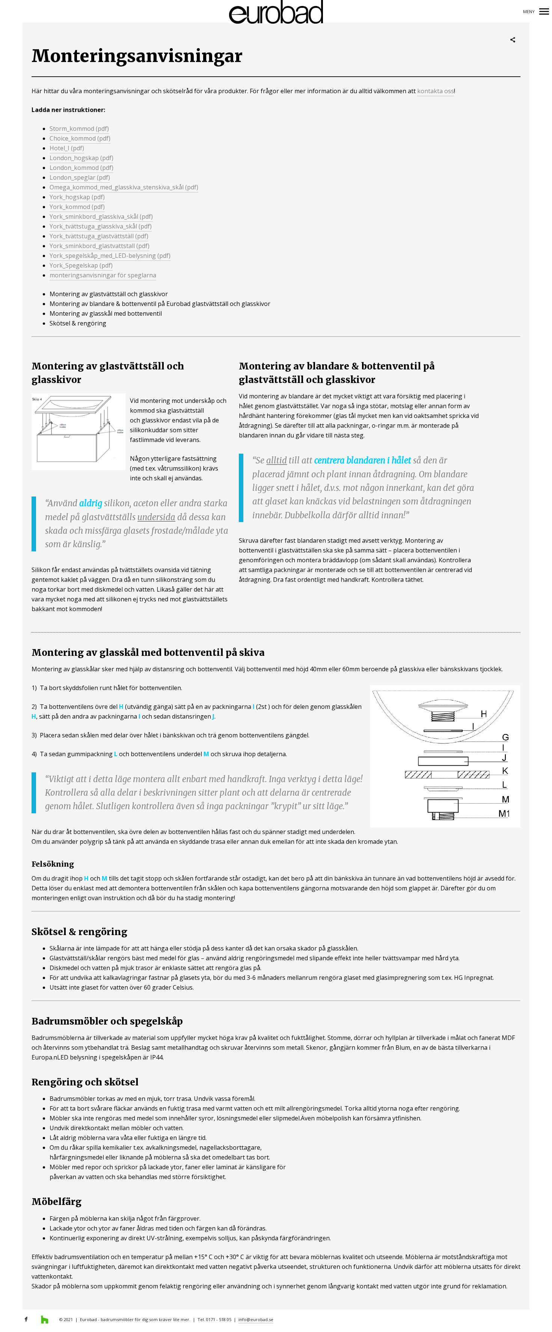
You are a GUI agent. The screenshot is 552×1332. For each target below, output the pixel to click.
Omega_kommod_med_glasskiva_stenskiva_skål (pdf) (124, 187)
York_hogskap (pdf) (77, 197)
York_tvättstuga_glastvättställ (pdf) (99, 236)
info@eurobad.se (255, 1319)
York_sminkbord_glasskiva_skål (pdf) (101, 216)
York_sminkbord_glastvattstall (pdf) (99, 246)
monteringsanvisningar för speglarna (103, 275)
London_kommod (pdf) (81, 167)
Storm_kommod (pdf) (79, 128)
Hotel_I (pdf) (67, 148)
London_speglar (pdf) (80, 177)
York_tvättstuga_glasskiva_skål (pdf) (101, 226)
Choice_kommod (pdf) (80, 138)
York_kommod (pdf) (77, 207)
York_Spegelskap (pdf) (81, 265)
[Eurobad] (276, 12)
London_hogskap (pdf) (81, 158)
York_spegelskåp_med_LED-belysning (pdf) (110, 255)
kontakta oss (435, 91)
